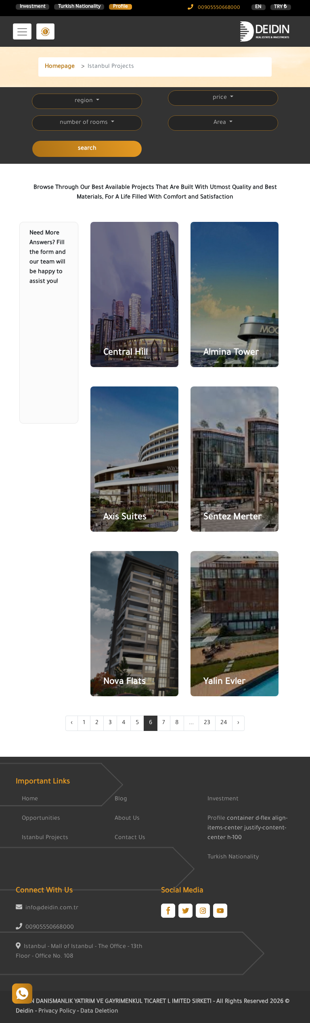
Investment (33, 7)
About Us (127, 819)
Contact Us (130, 838)
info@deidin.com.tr (51, 908)
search (87, 149)
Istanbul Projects (45, 838)
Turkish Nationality (79, 7)
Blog (121, 799)
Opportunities (41, 819)
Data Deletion (99, 1011)
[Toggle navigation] (22, 31)
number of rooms (84, 123)
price (220, 98)
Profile (120, 7)
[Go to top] (22, 993)
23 (207, 723)
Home (30, 799)
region (84, 101)
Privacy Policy (57, 1011)
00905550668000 (218, 8)
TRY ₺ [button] (280, 7)
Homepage (60, 67)
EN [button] (258, 7)
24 (223, 723)
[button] (45, 31)
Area (221, 123)
